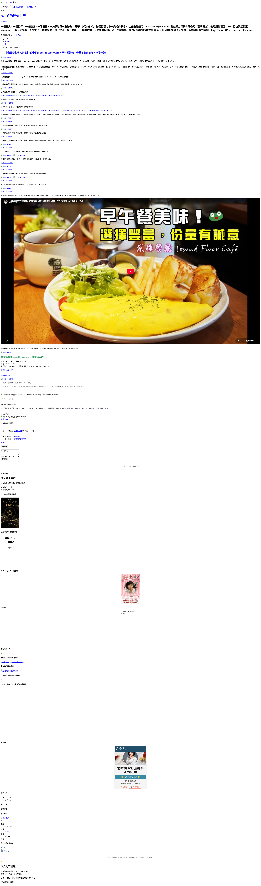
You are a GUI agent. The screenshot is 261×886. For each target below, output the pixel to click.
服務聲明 (150, 857)
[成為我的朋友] (12, 662)
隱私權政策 (142, 857)
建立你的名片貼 (5, 851)
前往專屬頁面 (130, 589)
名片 (6, 44)
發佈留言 (4, 459)
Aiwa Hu (3, 847)
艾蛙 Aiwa (4, 419)
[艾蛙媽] (21, 394)
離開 (11, 882)
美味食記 (16, 436)
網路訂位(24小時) (7, 370)
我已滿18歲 (5, 882)
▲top (2, 442)
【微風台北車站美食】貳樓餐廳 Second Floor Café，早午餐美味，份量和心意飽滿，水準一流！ (56, 52)
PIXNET (115, 857)
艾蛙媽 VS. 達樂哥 (7, 399)
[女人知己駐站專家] (52, 394)
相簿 (6, 39)
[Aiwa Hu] (1, 849)
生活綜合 (17, 35)
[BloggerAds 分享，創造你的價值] (130, 580)
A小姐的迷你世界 (13, 16)
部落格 (7, 42)
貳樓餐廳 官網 (6, 375)
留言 (20, 431)
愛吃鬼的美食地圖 (20, 439)
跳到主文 (4, 21)
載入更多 (4, 446)
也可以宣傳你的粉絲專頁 (9, 404)
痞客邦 (16, 431)
